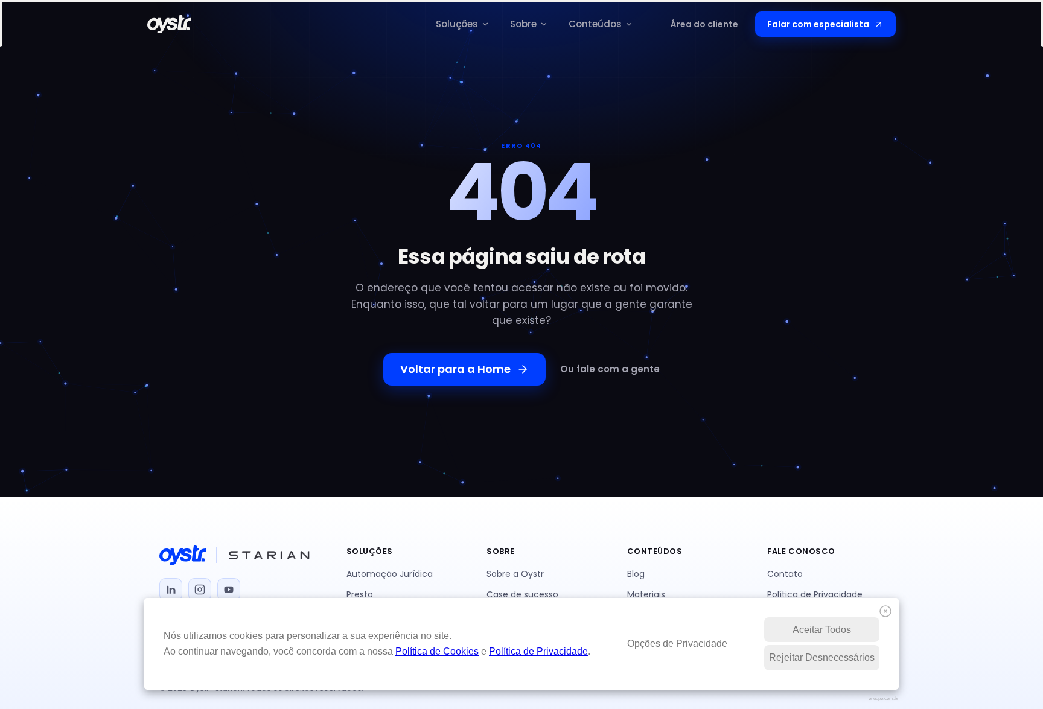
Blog (636, 574)
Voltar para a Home (455, 369)
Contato (785, 574)
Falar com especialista (818, 24)
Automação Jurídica (389, 574)
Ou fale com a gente (610, 369)
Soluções (457, 23)
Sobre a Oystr (515, 574)
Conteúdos (595, 23)
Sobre (523, 23)
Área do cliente (704, 24)
